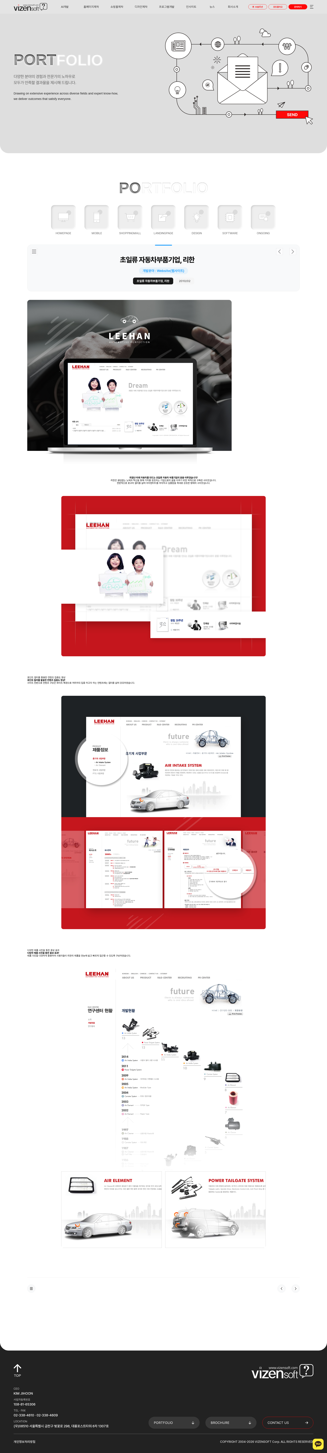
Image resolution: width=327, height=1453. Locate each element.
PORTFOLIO (163, 1423)
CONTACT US (278, 1423)
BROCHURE (220, 1423)
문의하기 (298, 7)
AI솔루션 (259, 7)
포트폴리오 (278, 7)
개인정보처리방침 (24, 1441)
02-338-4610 (24, 1415)
